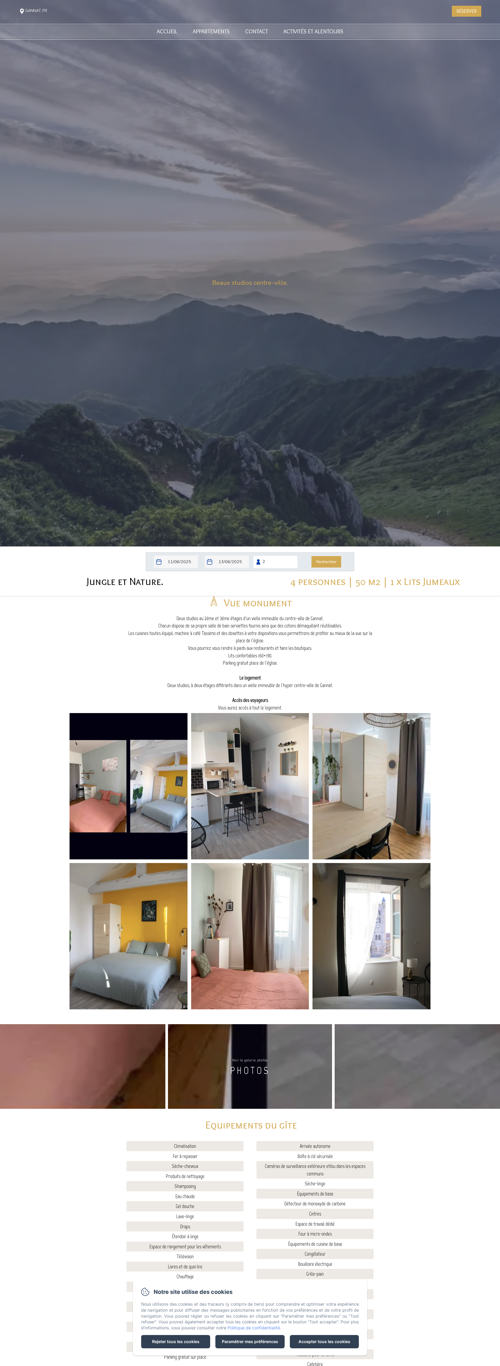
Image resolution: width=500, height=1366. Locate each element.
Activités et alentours (313, 31)
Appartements (211, 31)
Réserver (467, 11)
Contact (256, 31)
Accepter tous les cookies (324, 1341)
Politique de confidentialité (254, 1327)
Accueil (167, 31)
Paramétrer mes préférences (250, 1341)
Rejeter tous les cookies (175, 1341)
